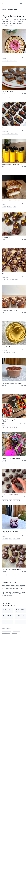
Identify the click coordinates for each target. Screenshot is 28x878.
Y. (3, 3)
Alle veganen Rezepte (6, 631)
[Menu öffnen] (24, 3)
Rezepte (4, 9)
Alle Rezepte (14, 633)
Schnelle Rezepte (16, 631)
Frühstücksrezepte (6, 633)
